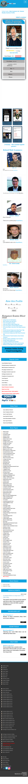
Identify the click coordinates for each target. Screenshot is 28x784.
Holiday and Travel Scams (8, 477)
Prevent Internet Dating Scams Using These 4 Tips (13, 330)
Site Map (4, 756)
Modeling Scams (6, 462)
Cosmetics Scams (6, 506)
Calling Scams (6, 533)
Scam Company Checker (8, 412)
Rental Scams (6, 482)
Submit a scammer (21, 17)
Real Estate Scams (7, 464)
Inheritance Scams (7, 543)
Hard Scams (5, 537)
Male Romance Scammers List (8, 367)
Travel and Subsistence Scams (9, 575)
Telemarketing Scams (7, 515)
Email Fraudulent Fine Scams (9, 508)
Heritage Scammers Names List (9, 729)
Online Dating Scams (7, 485)
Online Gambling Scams (8, 496)
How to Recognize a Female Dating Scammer (12, 325)
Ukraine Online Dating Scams (9, 340)
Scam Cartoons (5, 380)
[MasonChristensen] (14, 183)
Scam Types (5, 671)
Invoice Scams (6, 562)
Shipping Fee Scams (7, 546)
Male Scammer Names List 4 (9, 724)
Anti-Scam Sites (6, 760)
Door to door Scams (7, 491)
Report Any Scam (6, 745)
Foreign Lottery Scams (8, 441)
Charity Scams (6, 480)
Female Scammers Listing (8, 741)
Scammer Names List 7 (7, 704)
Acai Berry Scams (6, 456)
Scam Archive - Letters (7, 384)
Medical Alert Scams (7, 438)
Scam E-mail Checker (7, 414)
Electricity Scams (6, 528)
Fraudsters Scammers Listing (9, 737)
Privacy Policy (6, 764)
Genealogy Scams (7, 509)
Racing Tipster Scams (7, 570)
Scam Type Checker (7, 420)
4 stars (13, 304)
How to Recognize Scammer (9, 322)
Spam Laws (5, 674)
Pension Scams (6, 541)
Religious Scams (6, 440)
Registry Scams (6, 534)
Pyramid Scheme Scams (8, 451)
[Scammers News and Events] (23, 606)
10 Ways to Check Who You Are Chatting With (13, 344)
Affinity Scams (6, 511)
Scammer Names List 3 (7, 697)
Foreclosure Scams (7, 547)
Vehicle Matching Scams (8, 550)
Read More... (15, 170)
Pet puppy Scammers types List (8, 371)
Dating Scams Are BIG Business (9, 319)
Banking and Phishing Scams (9, 475)
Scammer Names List (7, 694)
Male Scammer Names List (8, 718)
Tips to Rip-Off (6, 752)
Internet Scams (6, 435)
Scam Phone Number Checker (9, 418)
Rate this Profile (14, 52)
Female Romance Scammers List (9, 365)
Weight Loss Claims (7, 443)
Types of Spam (6, 680)
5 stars (8, 304)
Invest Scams (6, 446)
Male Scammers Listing (8, 739)
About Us (5, 667)
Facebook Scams (6, 434)
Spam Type (5, 673)
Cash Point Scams (6, 551)
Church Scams (6, 460)
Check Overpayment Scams (9, 453)
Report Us (5, 676)
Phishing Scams (6, 437)
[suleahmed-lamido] (14, 255)
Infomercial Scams (7, 560)
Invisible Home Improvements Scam (11, 466)
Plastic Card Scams (7, 566)
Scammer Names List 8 (7, 706)
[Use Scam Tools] (23, 637)
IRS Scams (5, 521)
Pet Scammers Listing (7, 727)
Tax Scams (5, 499)
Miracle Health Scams (7, 520)
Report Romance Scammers (8, 387)
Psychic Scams (6, 567)
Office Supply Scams (7, 540)
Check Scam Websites (7, 422)
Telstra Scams (6, 517)
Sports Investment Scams (8, 530)
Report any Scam (5, 389)
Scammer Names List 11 (8, 715)
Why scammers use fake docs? (9, 321)
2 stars (11, 308)
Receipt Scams (6, 538)
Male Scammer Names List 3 (9, 722)
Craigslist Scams (6, 469)
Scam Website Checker (7, 363)
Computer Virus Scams (8, 473)
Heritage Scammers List (7, 374)
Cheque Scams (6, 535)
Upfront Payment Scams (8, 489)
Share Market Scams (7, 554)
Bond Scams (5, 572)
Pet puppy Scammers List (7, 369)
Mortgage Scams (6, 564)
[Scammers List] (23, 622)
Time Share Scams (7, 573)
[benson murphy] (7, 115)
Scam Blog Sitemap (7, 766)
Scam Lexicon (6, 688)
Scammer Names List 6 (7, 703)
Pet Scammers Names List (8, 725)
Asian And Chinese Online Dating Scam (11, 324)
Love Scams (5, 433)
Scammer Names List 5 (7, 701)
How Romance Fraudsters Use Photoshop (12, 331)
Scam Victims (5, 682)
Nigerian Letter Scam (7, 449)
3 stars (19, 304)
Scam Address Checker (8, 409)
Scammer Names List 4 (7, 699)
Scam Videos (4, 382)
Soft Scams (5, 514)
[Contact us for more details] (23, 654)
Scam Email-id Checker (8, 416)
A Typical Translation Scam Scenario (11, 341)
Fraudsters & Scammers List (8, 376)
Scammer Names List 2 (7, 695)
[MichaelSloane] (14, 231)
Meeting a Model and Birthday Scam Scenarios (13, 338)
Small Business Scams (7, 531)
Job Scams (5, 504)
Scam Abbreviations (7, 690)
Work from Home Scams (8, 457)
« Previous (7, 144)
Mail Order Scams (6, 493)
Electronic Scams (6, 559)
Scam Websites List (7, 746)
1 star (16, 308)
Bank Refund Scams (7, 492)
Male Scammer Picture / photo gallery (10, 391)
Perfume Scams (6, 472)
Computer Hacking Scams (8, 486)
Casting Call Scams (7, 459)
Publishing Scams (6, 467)
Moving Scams (6, 463)
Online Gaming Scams (7, 498)
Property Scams (6, 544)
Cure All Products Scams (8, 454)
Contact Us (5, 669)
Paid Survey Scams (7, 470)
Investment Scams (7, 488)
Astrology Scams (6, 505)
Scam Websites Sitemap (8, 748)
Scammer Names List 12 (8, 716)
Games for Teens (6, 586)
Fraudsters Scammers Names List (10, 736)
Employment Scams (7, 479)
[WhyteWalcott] (14, 279)
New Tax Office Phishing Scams (9, 495)
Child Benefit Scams (7, 524)
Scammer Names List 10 (8, 713)
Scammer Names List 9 (7, 711)
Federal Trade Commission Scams (10, 525)
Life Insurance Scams (7, 563)
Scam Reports (5, 378)
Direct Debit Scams (7, 548)
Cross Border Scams (7, 557)
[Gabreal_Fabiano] (14, 207)
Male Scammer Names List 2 (9, 720)
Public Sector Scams (7, 569)
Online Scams (5, 11)
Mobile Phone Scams (7, 483)
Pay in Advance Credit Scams (9, 450)
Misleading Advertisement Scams (10, 522)
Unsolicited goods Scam (8, 501)
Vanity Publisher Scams (8, 502)
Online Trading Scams (7, 476)
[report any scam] (9, 398)
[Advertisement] (14, 95)
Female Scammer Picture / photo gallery (10, 393)
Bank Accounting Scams (8, 553)
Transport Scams (6, 444)
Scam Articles (6, 758)
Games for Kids (6, 584)
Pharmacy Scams (6, 527)
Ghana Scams (6, 431)
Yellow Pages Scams (7, 518)
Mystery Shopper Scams (8, 447)
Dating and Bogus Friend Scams (9, 512)
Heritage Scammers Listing (8, 734)
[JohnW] (14, 159)
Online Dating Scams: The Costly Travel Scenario (13, 343)
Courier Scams (6, 556)
